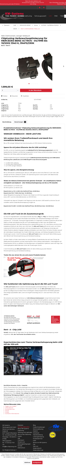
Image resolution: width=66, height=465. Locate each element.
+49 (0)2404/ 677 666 (10, 435)
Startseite (20, 425)
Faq (34, 444)
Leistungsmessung (38, 436)
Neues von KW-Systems (40, 442)
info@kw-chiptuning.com (9, 446)
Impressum (21, 440)
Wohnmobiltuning (38, 429)
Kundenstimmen (10, 409)
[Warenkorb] (43, 7)
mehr (34, 440)
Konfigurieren (37, 462)
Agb (19, 438)
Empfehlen (25, 96)
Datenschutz (21, 447)
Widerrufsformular (38, 450)
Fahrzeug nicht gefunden (25, 432)
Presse (7, 410)
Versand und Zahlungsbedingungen (24, 443)
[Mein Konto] (39, 7)
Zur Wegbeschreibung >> (9, 450)
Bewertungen (19, 122)
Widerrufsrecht (37, 448)
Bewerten (15, 96)
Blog (34, 425)
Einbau (7, 412)
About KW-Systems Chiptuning (23, 429)
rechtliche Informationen (12, 413)
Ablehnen (27, 462)
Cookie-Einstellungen (39, 427)
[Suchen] (64, 7)
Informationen (9, 408)
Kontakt (20, 446)
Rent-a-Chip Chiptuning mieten (24, 435)
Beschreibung (6, 122)
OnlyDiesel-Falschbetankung (38, 434)
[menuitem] (39, 7)
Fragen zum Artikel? (10, 406)
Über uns (35, 446)
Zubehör (35, 431)
